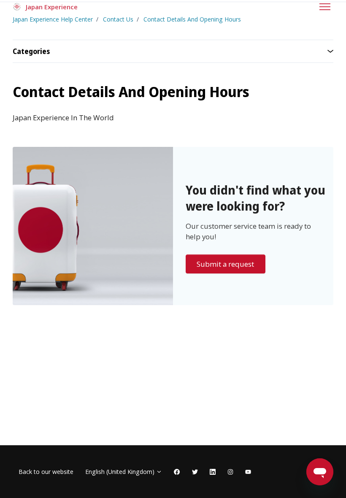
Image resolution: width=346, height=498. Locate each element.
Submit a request (225, 264)
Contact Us (118, 19)
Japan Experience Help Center (53, 19)
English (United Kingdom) (120, 472)
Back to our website (46, 472)
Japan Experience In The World (63, 117)
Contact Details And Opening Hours (192, 19)
